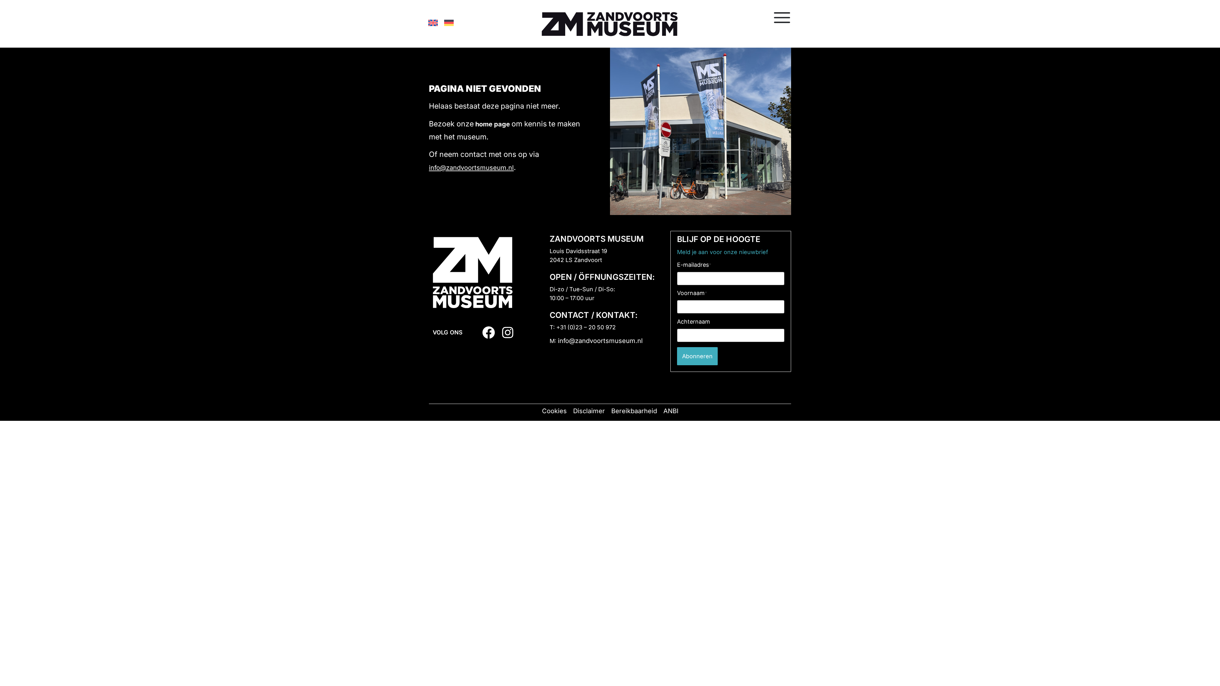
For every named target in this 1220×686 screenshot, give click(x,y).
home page (492, 124)
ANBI (670, 411)
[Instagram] (507, 332)
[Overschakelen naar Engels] (433, 22)
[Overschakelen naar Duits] (449, 22)
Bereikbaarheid (634, 411)
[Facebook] (488, 332)
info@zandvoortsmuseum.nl (471, 168)
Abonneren (697, 356)
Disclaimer (589, 411)
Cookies (554, 411)
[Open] (782, 17)
